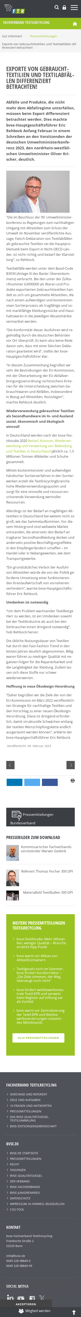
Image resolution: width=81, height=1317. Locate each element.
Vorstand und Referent (28, 1094)
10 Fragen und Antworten (31, 1106)
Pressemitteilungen (25, 1111)
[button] (14, 782)
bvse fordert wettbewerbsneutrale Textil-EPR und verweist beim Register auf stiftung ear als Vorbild (40, 995)
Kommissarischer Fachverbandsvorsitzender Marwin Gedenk (46, 849)
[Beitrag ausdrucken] (73, 780)
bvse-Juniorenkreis (25, 1193)
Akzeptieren (26, 1304)
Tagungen (18, 1170)
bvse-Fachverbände (25, 1187)
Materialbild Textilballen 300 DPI (48, 892)
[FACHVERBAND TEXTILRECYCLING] (42, 9)
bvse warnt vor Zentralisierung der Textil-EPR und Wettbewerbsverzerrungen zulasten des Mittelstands (41, 1016)
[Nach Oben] (74, 1312)
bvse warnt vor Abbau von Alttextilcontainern (37, 958)
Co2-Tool (17, 1209)
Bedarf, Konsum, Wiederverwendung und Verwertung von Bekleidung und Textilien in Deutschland (39, 446)
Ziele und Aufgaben (25, 1100)
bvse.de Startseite (24, 1153)
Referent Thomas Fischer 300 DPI (47, 871)
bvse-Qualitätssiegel (26, 1176)
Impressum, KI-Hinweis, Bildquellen (37, 1204)
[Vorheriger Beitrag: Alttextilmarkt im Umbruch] (10, 765)
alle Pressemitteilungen (38, 1038)
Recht (14, 1164)
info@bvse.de (15, 1256)
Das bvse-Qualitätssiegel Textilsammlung (29, 1118)
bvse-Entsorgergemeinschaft (33, 1126)
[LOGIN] (64, 7)
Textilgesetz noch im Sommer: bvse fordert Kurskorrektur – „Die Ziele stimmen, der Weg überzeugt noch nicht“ (40, 975)
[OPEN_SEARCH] (56, 7)
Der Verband (20, 1181)
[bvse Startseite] (75, 23)
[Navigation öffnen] (75, 8)
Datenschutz (20, 1198)
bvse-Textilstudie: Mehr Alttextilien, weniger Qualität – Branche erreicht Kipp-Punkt (41, 943)
